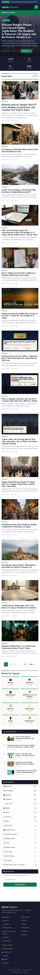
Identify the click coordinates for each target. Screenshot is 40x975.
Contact (23, 924)
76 (25, 664)
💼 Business (19, 795)
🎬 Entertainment (19, 830)
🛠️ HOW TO (19, 817)
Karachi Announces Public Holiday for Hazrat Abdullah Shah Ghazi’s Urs (24, 764)
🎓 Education (19, 799)
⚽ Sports (19, 812)
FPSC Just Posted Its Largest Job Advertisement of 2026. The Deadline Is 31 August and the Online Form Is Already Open (19, 232)
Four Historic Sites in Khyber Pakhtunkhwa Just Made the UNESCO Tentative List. (19, 566)
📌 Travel (19, 843)
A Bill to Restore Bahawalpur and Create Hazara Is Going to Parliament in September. (19, 606)
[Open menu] (36, 7)
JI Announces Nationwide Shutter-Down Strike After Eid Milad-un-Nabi (20, 150)
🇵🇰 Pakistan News (7, 948)
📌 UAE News (19, 852)
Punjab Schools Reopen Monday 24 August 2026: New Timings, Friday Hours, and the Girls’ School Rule (18, 484)
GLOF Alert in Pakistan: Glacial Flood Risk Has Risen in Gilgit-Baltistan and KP (19, 190)
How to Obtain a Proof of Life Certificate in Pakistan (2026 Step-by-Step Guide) (18, 274)
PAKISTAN (6, 20)
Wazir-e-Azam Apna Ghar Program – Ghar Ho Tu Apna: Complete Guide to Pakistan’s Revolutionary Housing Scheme (25, 756)
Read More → (26, 51)
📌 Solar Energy (19, 856)
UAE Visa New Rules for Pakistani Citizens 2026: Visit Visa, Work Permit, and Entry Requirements (24, 739)
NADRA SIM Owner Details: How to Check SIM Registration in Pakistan (26, 772)
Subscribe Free (20, 885)
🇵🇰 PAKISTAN (19, 786)
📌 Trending (19, 860)
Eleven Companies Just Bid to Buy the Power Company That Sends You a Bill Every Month (19, 399)
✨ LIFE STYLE (19, 804)
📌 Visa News (19, 825)
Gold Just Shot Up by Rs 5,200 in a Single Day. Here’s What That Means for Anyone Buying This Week (20, 358)
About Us (24, 921)
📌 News (19, 821)
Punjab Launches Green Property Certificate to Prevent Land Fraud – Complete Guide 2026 (21, 747)
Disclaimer (24, 931)
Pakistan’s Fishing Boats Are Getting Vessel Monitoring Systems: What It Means (18, 647)
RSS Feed (24, 935)
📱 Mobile (19, 808)
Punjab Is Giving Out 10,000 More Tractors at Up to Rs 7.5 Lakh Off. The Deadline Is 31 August (20, 315)
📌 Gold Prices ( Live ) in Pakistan (19, 865)
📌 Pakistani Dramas (19, 834)
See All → (35, 76)
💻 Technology (19, 790)
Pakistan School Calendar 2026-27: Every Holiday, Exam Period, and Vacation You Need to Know (19, 107)
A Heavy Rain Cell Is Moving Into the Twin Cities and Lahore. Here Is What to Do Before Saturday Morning (19, 441)
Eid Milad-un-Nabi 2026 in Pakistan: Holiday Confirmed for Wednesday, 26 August (19, 525)
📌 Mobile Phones (19, 839)
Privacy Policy (25, 928)
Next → (31, 664)
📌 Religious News (19, 847)
